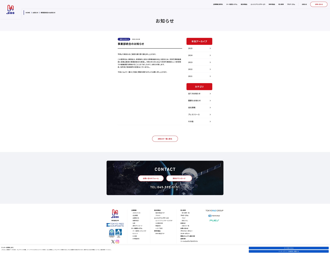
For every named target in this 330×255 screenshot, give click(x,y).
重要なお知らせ (124, 39)
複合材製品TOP (160, 213)
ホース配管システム (231, 4)
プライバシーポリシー (186, 231)
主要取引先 (136, 218)
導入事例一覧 (185, 213)
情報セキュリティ (187, 236)
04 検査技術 (136, 239)
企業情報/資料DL (218, 4)
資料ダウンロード (137, 226)
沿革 (134, 223)
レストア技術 (159, 228)
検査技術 (158, 226)
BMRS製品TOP (159, 233)
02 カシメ (135, 233)
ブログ (183, 218)
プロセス (157, 215)
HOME (28, 13)
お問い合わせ (319, 4)
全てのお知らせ (194, 93)
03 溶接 (135, 236)
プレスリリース (194, 114)
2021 (190, 76)
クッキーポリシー (185, 233)
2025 (190, 48)
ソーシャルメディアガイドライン (189, 241)
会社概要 (135, 215)
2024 (190, 55)
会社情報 (192, 107)
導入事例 (281, 4)
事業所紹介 (136, 220)
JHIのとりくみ (136, 213)
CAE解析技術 (159, 223)
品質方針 (183, 239)
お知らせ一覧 (185, 226)
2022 (190, 69)
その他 (190, 121)
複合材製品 (244, 4)
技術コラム (185, 220)
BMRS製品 (272, 4)
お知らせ (304, 4)
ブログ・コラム (291, 4)
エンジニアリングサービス (258, 4)
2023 (190, 62)
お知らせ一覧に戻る (165, 139)
